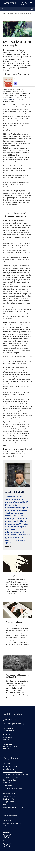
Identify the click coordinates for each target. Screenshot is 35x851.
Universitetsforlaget (10, 796)
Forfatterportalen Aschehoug (13, 772)
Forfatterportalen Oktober (11, 777)
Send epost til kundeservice (12, 823)
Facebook (5, 836)
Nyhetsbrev (7, 820)
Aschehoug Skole (9, 794)
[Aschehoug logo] (9, 3)
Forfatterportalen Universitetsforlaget (16, 774)
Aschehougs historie (10, 766)
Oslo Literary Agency (10, 799)
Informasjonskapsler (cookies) (13, 788)
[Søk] (32, 9)
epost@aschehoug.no (18, 724)
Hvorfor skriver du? (9, 99)
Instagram (9, 836)
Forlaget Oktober (8, 802)
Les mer (8, 546)
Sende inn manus (8, 769)
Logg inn (22, 3)
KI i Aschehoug (8, 785)
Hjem (4, 13)
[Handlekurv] (26, 3)
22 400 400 (10, 720)
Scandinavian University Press (13, 807)
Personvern (7, 783)
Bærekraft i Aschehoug (10, 780)
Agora (5, 804)
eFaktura (6, 826)
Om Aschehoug (8, 764)
